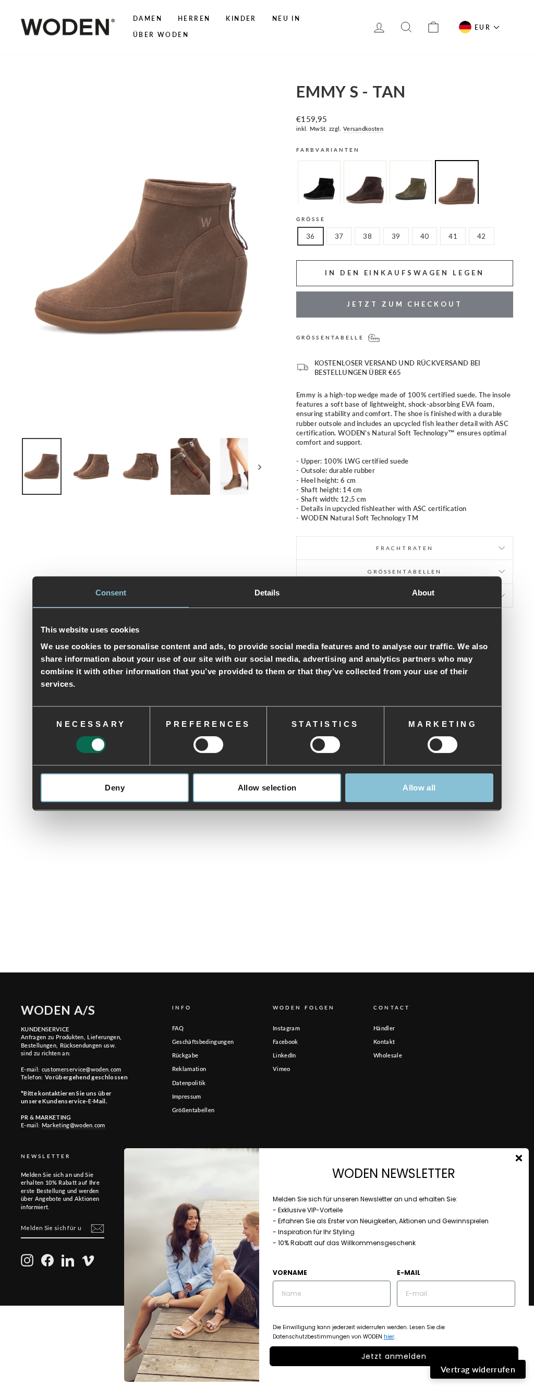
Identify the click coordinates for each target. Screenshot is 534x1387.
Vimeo (281, 1068)
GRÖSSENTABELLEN (405, 571)
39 (396, 236)
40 (424, 236)
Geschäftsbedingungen (203, 1041)
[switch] (208, 744)
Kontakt (384, 1041)
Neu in (286, 18)
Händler (384, 1028)
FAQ (178, 1028)
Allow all (419, 787)
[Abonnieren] (97, 1228)
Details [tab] (267, 592)
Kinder (241, 18)
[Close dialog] (519, 1158)
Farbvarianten (328, 150)
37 (339, 236)
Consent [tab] (111, 592)
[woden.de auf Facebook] (47, 1260)
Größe (310, 219)
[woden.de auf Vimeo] (88, 1260)
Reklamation (189, 1068)
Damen (147, 18)
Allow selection (267, 787)
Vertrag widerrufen (478, 1369)
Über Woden (161, 35)
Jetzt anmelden (394, 1356)
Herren (194, 18)
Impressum (186, 1096)
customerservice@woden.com (82, 1069)
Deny (115, 787)
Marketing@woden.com (73, 1125)
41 (452, 236)
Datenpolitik (189, 1082)
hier (389, 1337)
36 (310, 236)
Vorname (290, 1272)
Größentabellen (193, 1109)
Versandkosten (363, 128)
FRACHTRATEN (404, 548)
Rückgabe (185, 1055)
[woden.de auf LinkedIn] (68, 1260)
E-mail (408, 1272)
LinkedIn (284, 1055)
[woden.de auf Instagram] (27, 1260)
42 (481, 236)
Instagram (286, 1028)
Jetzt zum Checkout (404, 304)
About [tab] (423, 592)
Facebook (285, 1041)
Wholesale (387, 1055)
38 (367, 236)
